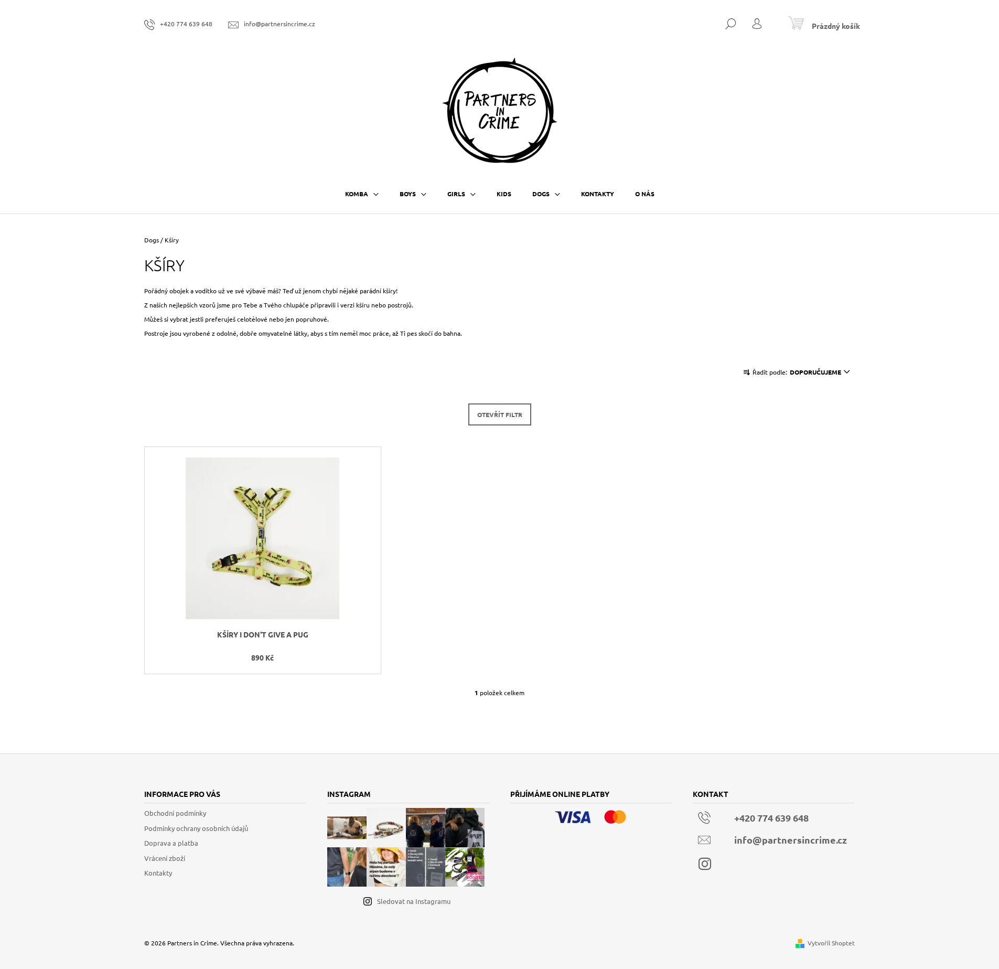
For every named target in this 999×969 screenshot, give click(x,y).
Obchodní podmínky (175, 812)
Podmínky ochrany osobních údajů (196, 828)
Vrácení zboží (164, 858)
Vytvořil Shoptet (831, 943)
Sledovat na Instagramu (413, 901)
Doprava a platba (171, 842)
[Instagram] (705, 864)
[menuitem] (362, 193)
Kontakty (158, 872)
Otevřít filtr (499, 414)
